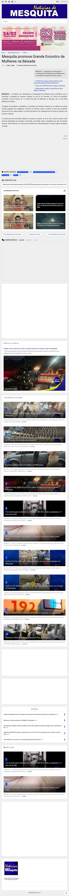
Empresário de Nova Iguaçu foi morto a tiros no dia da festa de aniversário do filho (50, 205)
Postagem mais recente (12, 234)
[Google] (9, 1)
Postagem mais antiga (57, 234)
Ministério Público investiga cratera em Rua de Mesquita (27, 638)
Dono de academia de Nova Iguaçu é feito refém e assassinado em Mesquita (17, 223)
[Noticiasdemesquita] (18, 1)
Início (3, 52)
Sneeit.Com (38, 892)
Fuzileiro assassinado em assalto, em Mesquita (24, 465)
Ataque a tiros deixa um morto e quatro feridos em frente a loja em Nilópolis (30, 348)
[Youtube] (12, 1)
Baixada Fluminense (13, 52)
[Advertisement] (15, 80)
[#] (3, 1)
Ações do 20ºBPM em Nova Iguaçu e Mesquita (50, 86)
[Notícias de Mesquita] (34, 17)
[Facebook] (6, 1)
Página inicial (35, 234)
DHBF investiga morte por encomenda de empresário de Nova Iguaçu (18, 206)
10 (7, 634)
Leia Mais (24, 422)
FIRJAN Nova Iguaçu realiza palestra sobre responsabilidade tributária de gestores (48, 82)
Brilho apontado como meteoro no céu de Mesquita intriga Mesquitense (50, 224)
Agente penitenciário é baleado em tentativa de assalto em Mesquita (32, 613)
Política (25, 52)
